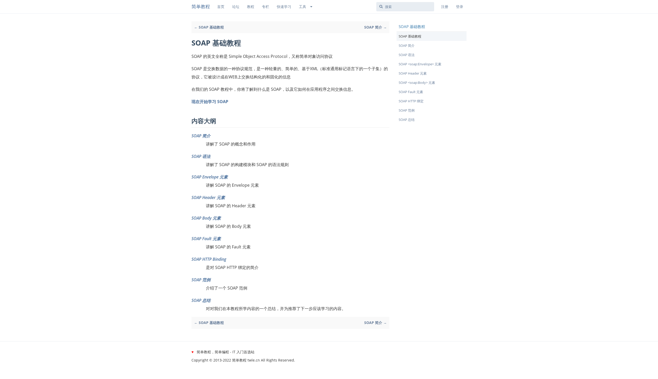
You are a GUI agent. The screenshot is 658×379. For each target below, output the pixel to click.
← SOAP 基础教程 (209, 27)
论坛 (235, 6)
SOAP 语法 (201, 156)
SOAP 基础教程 (410, 36)
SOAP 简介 (201, 136)
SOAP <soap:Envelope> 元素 (420, 64)
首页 (220, 6)
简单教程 (200, 6)
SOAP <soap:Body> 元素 (417, 82)
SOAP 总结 (201, 300)
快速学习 (284, 6)
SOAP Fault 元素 (206, 238)
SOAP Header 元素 (208, 197)
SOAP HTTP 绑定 (411, 101)
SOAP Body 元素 (206, 218)
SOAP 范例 (201, 280)
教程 (250, 6)
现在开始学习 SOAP (209, 101)
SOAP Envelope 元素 (209, 177)
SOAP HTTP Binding (208, 259)
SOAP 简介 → (375, 27)
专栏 (265, 6)
